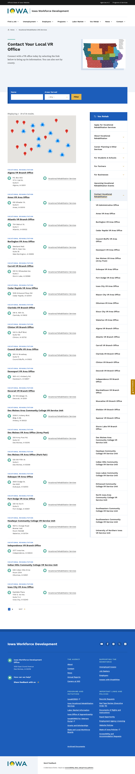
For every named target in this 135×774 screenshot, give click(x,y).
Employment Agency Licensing (112, 721)
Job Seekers (104, 671)
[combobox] (57, 97)
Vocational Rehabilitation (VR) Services (33, 30)
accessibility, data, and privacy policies (79, 768)
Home (12, 30)
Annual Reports (74, 677)
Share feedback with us (25, 682)
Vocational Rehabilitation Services (62, 179)
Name (13, 92)
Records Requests (107, 699)
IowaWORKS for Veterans (78, 720)
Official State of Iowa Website (18, 2)
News (70, 673)
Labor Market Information (78, 710)
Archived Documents (76, 746)
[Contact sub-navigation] (124, 21)
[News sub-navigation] (111, 21)
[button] (25, 145)
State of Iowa (108, 730)
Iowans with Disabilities (109, 680)
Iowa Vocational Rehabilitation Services (80, 704)
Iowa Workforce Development (50, 11)
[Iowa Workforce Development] (18, 11)
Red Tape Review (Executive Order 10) (111, 704)
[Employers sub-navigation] (52, 21)
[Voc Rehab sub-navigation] (100, 21)
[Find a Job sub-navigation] (18, 21)
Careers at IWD (74, 681)
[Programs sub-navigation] (67, 21)
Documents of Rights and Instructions (110, 711)
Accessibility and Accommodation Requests (110, 735)
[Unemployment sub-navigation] (37, 21)
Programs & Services (120, 2)
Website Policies (106, 725)
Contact (71, 669)
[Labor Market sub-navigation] (85, 21)
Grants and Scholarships (78, 725)
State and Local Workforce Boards (79, 731)
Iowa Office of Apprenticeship (80, 714)
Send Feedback (50, 763)
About (70, 664)
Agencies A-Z (105, 2)
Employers (103, 675)
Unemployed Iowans (107, 667)
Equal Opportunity (107, 717)
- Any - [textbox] (51, 97)
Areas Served (51, 92)
